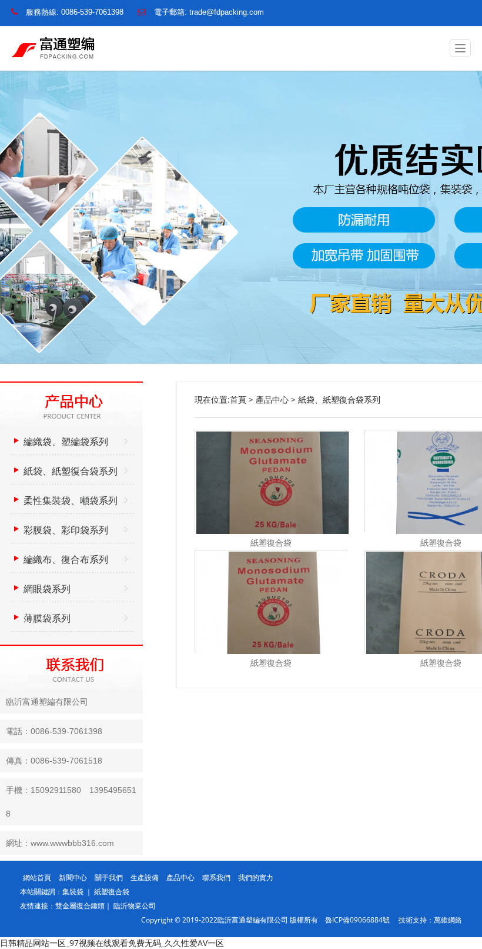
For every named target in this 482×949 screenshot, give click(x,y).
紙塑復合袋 (111, 892)
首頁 (238, 399)
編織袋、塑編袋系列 (66, 441)
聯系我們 (216, 877)
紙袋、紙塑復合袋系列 (339, 399)
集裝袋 (73, 892)
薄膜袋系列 (47, 618)
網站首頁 (37, 877)
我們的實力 (255, 877)
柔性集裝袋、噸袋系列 (71, 500)
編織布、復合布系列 (66, 559)
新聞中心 (73, 877)
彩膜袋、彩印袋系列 (66, 529)
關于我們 (109, 877)
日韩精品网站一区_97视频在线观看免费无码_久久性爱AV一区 (112, 942)
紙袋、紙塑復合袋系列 (71, 470)
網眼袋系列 (47, 588)
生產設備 (144, 877)
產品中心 (272, 399)
